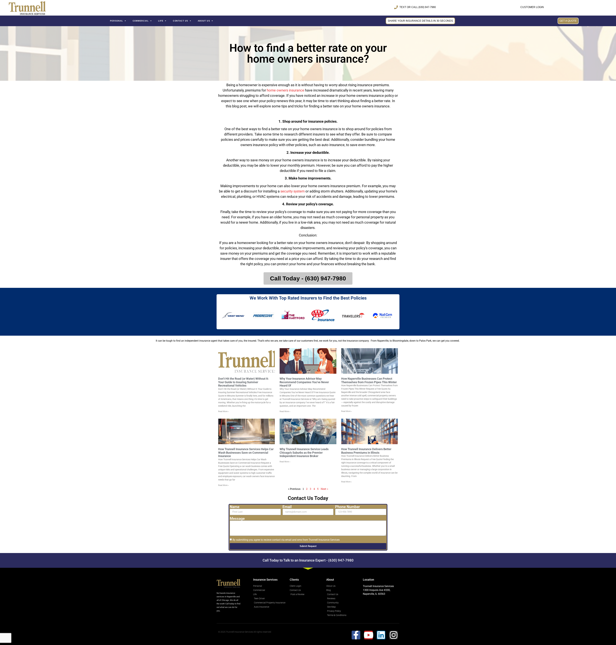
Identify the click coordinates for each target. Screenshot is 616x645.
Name (234, 507)
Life (160, 21)
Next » (324, 488)
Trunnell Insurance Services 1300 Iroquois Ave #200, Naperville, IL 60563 (378, 590)
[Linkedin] (381, 635)
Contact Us (180, 21)
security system (292, 191)
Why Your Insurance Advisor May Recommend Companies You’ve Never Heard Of (304, 382)
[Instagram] (393, 635)
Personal (116, 21)
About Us (204, 21)
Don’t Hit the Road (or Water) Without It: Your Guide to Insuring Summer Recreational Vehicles (243, 382)
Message (237, 518)
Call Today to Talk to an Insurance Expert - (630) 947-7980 (308, 560)
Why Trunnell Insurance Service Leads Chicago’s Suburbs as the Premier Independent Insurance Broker (304, 452)
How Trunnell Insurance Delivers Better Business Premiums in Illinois (366, 450)
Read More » (223, 411)
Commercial (141, 21)
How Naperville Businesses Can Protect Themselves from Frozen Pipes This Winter (369, 380)
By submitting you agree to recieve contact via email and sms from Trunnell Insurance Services (286, 539)
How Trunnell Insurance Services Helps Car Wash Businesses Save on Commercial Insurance (246, 452)
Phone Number (347, 507)
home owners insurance (285, 90)
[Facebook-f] (356, 635)
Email (287, 507)
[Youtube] (368, 635)
